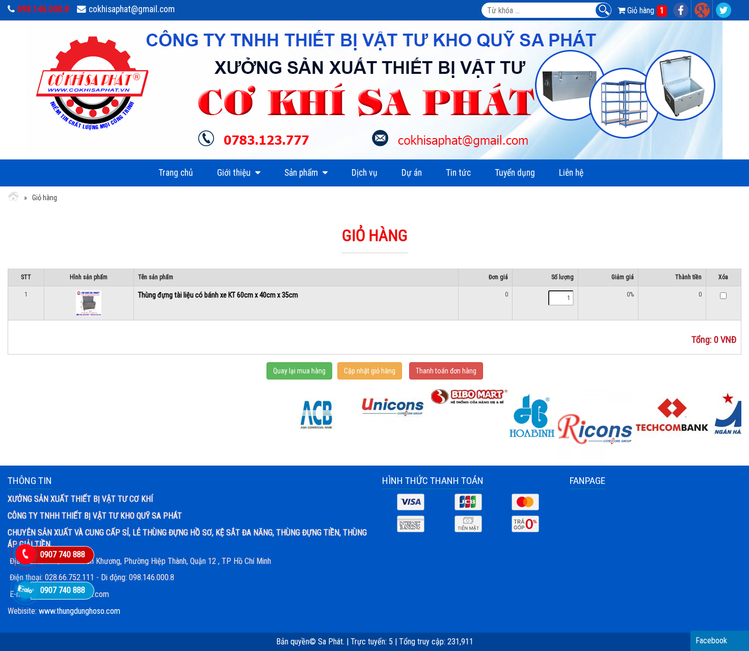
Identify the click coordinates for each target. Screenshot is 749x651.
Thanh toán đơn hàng (446, 371)
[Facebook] (681, 9)
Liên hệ (571, 173)
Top (725, 622)
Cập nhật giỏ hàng (369, 371)
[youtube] (723, 9)
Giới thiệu (235, 173)
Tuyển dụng (515, 173)
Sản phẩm (302, 173)
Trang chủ (175, 173)
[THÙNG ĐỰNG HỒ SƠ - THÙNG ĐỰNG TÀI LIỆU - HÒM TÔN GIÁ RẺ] (13, 198)
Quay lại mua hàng (299, 371)
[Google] (702, 9)
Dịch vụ (365, 173)
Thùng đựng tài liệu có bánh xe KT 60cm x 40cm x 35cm (218, 295)
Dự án (412, 173)
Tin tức (458, 173)
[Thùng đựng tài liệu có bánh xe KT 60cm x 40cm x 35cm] (88, 303)
